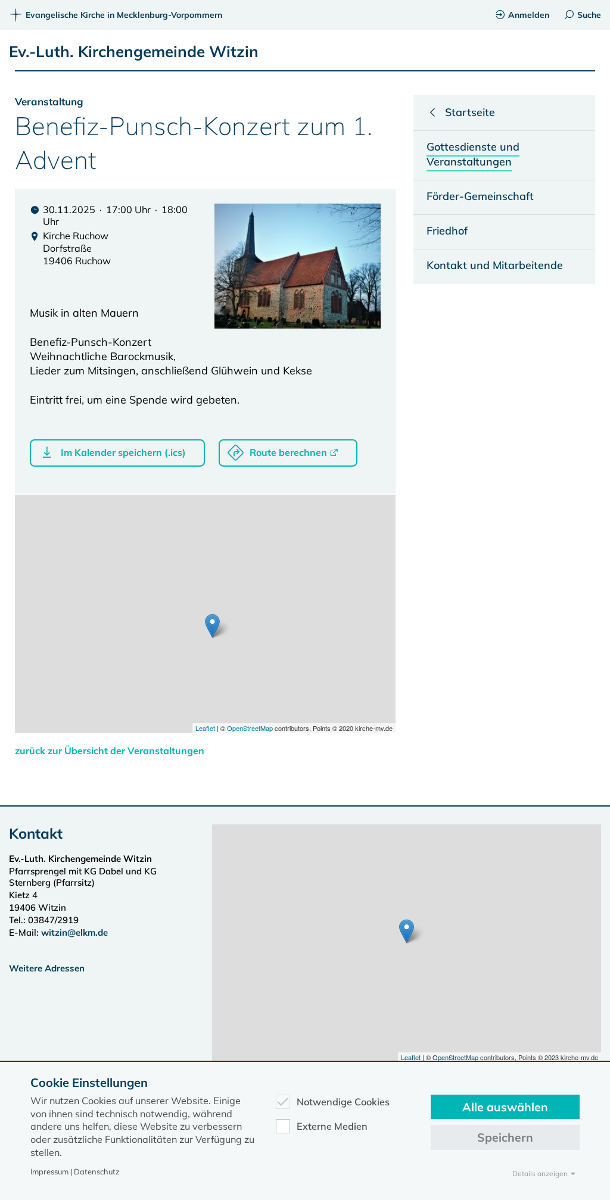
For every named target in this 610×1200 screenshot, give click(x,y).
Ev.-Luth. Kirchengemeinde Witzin (134, 51)
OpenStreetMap (250, 728)
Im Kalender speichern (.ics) (123, 452)
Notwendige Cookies (343, 1102)
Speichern (505, 1137)
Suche (589, 15)
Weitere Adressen (47, 968)
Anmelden (528, 15)
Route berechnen (288, 452)
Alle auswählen (505, 1106)
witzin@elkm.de (74, 932)
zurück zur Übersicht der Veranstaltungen (109, 751)
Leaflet (205, 728)
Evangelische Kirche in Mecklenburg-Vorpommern (124, 15)
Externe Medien (332, 1126)
